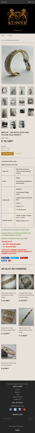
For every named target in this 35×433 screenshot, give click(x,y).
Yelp (17, 394)
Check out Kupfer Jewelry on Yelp (17, 384)
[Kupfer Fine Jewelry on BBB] (19, 410)
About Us (17, 392)
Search (17, 389)
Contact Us (17, 399)
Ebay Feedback (17, 397)
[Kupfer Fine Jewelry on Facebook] (10, 410)
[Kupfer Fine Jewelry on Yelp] (24, 410)
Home (2, 35)
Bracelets (9, 35)
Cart (32, 2)
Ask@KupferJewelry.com (17, 406)
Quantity (3, 146)
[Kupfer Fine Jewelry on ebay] (15, 410)
